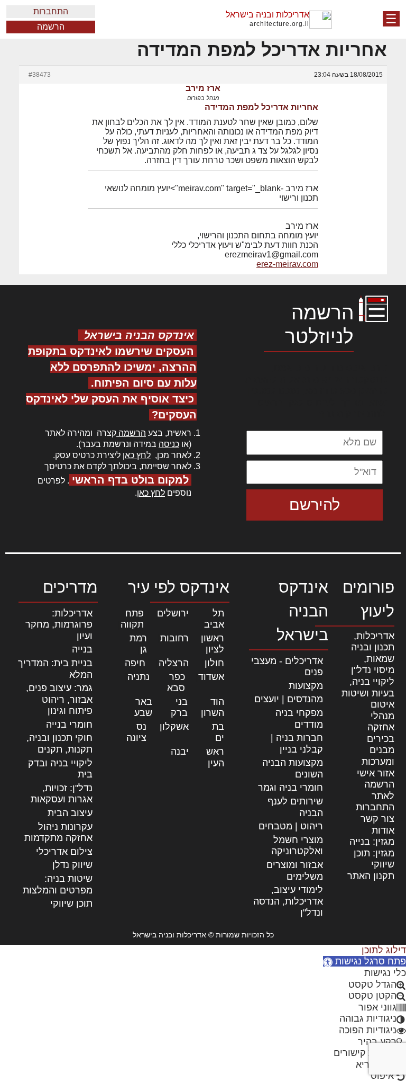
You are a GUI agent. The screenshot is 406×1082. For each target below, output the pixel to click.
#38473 (40, 74)
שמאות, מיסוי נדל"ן (372, 665)
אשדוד (211, 677)
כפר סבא (176, 683)
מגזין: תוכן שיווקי (374, 859)
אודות (383, 830)
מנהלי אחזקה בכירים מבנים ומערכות (378, 739)
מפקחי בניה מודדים (299, 719)
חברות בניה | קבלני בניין (297, 743)
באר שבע (143, 707)
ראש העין (215, 757)
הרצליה (174, 663)
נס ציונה (136, 732)
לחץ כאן (137, 455)
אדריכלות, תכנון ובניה (372, 642)
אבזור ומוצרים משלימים (294, 871)
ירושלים (173, 613)
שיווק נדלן (72, 865)
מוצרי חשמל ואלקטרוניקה (297, 846)
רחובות (174, 638)
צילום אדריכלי (64, 851)
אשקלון (174, 726)
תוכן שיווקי (71, 903)
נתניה (138, 677)
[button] (364, 961)
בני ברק (179, 707)
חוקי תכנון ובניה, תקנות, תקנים (59, 743)
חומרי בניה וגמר (290, 787)
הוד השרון (212, 707)
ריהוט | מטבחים (291, 826)
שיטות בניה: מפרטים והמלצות (58, 884)
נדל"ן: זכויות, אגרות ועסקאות (62, 794)
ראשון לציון (212, 644)
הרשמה (50, 26)
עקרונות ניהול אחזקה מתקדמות (58, 832)
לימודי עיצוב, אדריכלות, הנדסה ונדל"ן (288, 901)
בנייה (82, 649)
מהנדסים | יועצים (288, 699)
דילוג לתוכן (384, 950)
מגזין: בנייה (371, 841)
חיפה (135, 663)
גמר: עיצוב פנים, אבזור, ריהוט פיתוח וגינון (59, 699)
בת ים (218, 732)
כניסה (169, 444)
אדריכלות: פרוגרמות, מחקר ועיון (59, 624)
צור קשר (377, 818)
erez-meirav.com (287, 264)
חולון (214, 663)
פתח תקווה (132, 619)
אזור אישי (375, 773)
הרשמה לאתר (379, 790)
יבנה (180, 751)
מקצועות (306, 686)
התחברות (50, 11)
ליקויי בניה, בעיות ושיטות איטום (368, 693)
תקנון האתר (370, 876)
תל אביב (214, 619)
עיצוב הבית (70, 813)
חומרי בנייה (69, 724)
